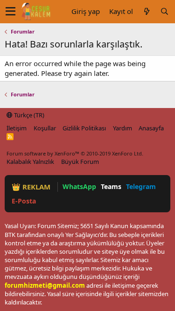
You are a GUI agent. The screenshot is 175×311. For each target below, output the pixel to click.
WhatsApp (79, 186)
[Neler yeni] (146, 11)
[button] (10, 11)
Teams (111, 186)
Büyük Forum (80, 161)
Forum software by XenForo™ (75, 153)
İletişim (17, 128)
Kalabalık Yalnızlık (30, 161)
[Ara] (164, 11)
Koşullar (45, 128)
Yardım (122, 128)
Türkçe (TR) (28, 115)
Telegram (141, 186)
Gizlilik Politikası (84, 128)
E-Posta (24, 200)
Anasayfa (151, 128)
